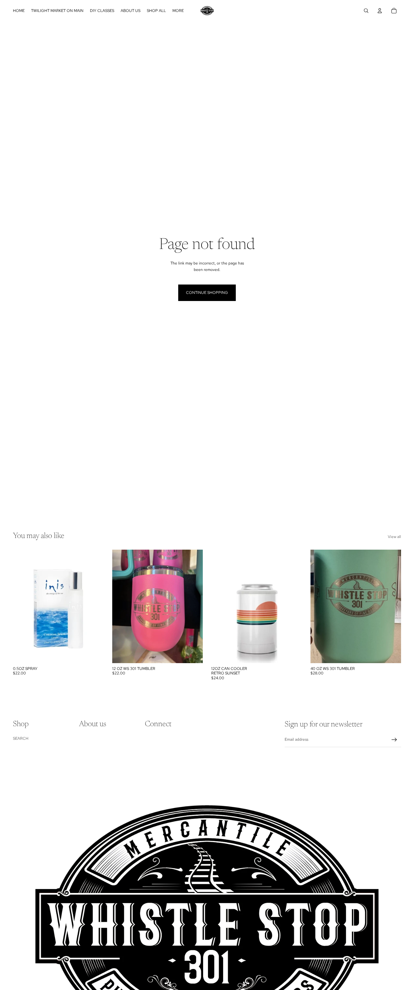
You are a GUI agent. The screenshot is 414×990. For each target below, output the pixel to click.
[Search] (366, 11)
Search (20, 738)
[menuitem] (178, 11)
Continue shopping (207, 292)
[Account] (380, 11)
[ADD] (94, 653)
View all (394, 536)
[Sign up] (394, 740)
